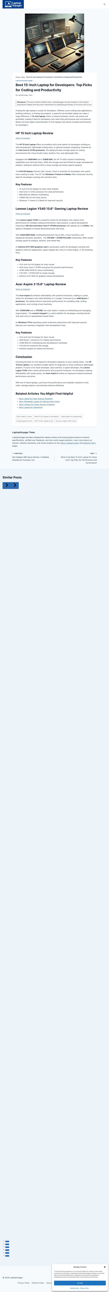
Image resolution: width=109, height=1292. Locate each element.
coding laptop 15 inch (24, 421)
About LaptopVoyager (69, 443)
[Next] (15, 485)
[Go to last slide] (7, 485)
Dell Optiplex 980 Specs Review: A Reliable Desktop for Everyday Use (30, 457)
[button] (105, 1267)
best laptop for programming (71, 416)
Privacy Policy (84, 1288)
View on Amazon (23, 138)
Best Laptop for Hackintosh (31, 407)
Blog (23, 77)
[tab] (7, 1241)
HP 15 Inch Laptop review (44, 421)
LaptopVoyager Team (25, 95)
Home (18, 77)
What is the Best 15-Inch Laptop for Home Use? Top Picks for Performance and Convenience (79, 458)
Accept (80, 1283)
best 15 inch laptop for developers (46, 416)
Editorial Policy (89, 443)
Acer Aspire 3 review (24, 416)
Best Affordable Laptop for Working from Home (39, 401)
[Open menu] (104, 4)
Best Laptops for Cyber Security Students (37, 404)
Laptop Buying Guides (24, 81)
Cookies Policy (74, 1288)
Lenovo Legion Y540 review (66, 421)
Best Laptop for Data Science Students (36, 399)
